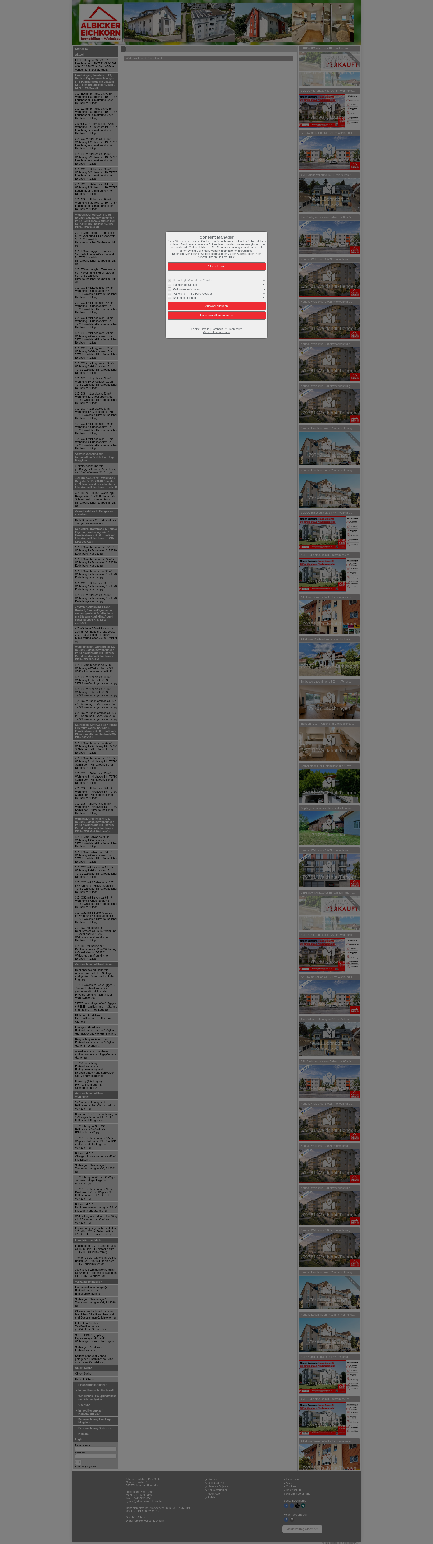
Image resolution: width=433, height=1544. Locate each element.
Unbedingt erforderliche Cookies (193, 280)
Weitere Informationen (216, 332)
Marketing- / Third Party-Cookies (192, 293)
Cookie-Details (200, 329)
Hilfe (232, 257)
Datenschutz (219, 329)
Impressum (235, 329)
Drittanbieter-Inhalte (185, 298)
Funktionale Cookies (185, 284)
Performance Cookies (186, 289)
